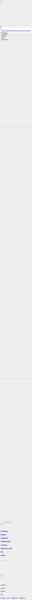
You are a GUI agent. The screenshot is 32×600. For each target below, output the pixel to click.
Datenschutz (14, 598)
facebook (3, 588)
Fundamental (4, 531)
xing (2, 594)
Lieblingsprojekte (5, 541)
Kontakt (3, 598)
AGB (8, 598)
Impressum (22, 598)
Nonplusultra (4, 538)
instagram (3, 585)
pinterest (3, 591)
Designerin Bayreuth (6, 548)
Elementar (3, 534)
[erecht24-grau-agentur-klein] (6, 578)
